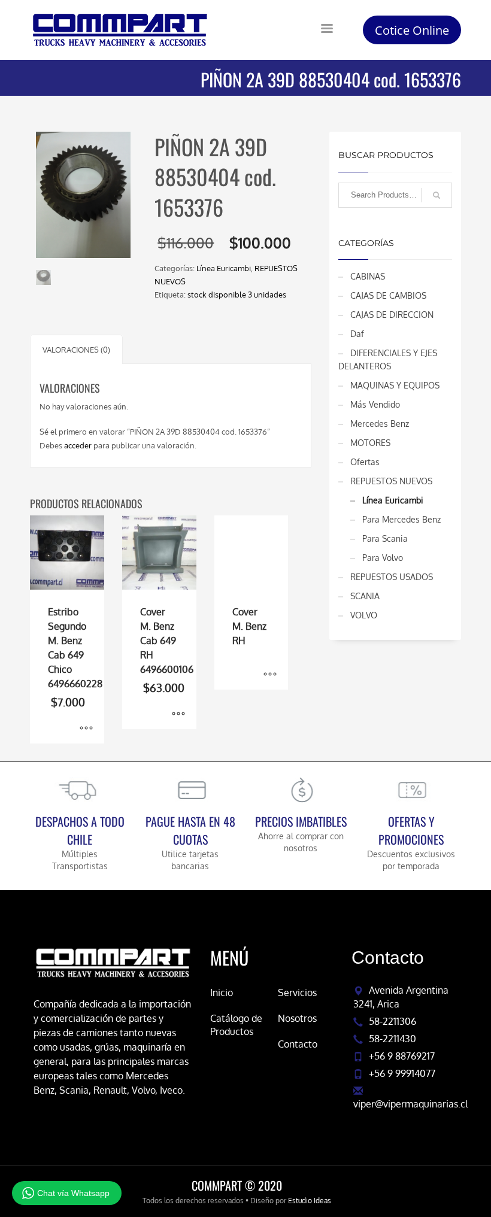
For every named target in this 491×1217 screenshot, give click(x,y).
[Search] (436, 195)
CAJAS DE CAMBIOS (388, 295)
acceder (78, 445)
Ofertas (365, 462)
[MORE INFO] (86, 728)
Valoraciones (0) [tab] (76, 349)
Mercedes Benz (379, 423)
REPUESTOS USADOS (391, 577)
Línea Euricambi (223, 268)
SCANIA (365, 596)
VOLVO (363, 615)
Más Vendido (375, 404)
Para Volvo (382, 558)
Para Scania (385, 538)
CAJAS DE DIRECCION (392, 314)
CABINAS (367, 276)
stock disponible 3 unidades (236, 294)
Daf (357, 334)
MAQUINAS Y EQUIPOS (395, 385)
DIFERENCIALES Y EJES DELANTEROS (387, 359)
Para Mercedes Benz (401, 519)
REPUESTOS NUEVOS (391, 481)
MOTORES (370, 443)
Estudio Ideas (309, 1200)
